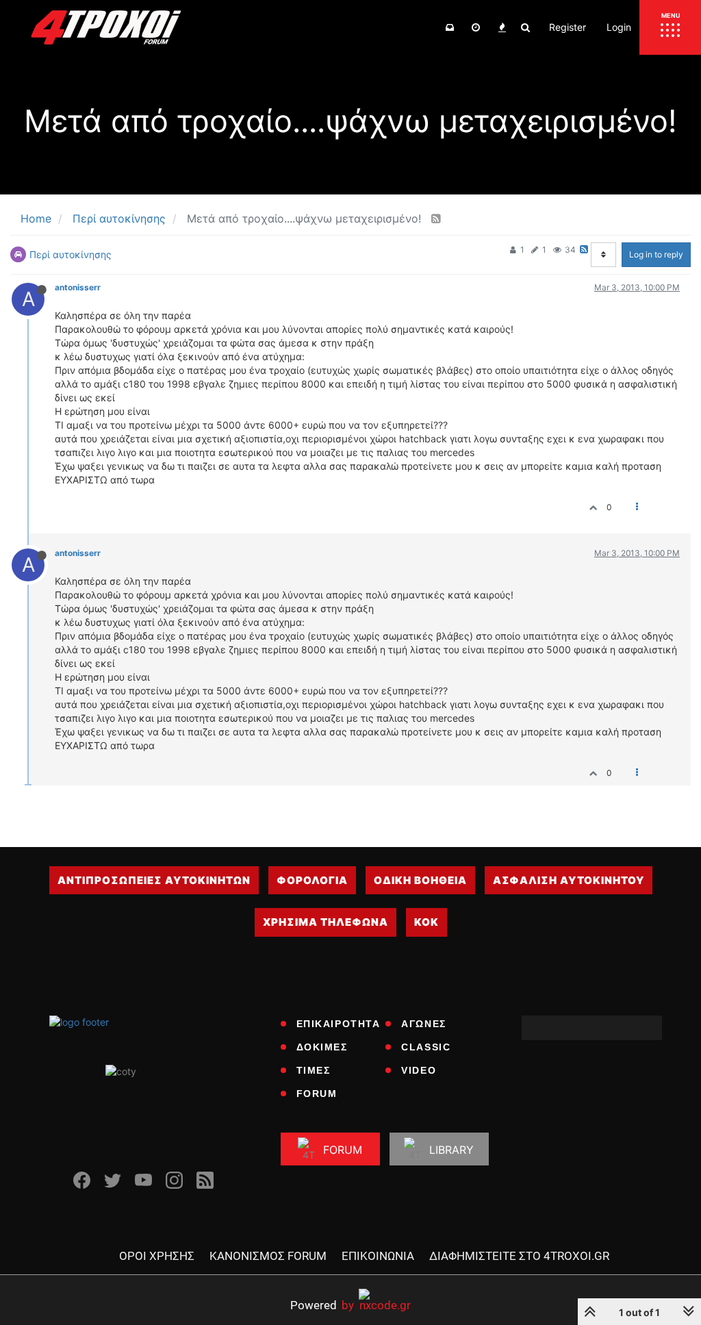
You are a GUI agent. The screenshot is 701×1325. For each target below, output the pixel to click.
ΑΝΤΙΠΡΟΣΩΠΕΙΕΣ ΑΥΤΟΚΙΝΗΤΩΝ (154, 880)
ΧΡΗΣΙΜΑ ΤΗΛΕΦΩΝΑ (325, 922)
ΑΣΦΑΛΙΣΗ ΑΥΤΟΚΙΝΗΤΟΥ (568, 880)
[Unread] (450, 27)
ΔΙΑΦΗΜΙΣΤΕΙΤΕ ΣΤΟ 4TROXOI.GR (519, 1256)
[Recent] (476, 27)
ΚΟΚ (426, 922)
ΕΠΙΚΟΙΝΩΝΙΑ (378, 1256)
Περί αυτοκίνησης (70, 254)
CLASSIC (425, 1047)
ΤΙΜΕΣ (313, 1070)
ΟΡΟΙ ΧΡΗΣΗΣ (156, 1256)
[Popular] (502, 27)
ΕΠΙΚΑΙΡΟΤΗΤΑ (338, 1023)
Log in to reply (656, 254)
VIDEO (418, 1070)
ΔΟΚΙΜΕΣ (322, 1047)
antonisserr (78, 287)
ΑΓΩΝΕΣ (423, 1023)
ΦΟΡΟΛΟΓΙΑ (312, 880)
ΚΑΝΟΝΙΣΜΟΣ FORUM (268, 1256)
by (322, 1304)
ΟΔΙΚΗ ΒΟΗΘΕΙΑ (420, 880)
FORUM (316, 1093)
